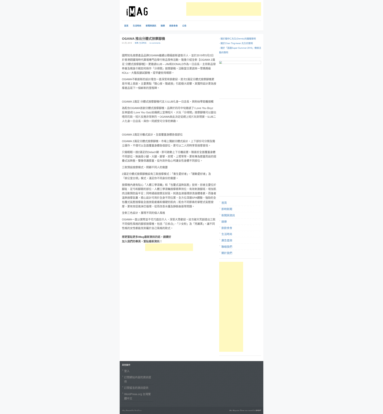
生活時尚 (137, 25)
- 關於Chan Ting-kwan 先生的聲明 (236, 43)
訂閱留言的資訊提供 (136, 388)
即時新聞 (226, 209)
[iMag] (144, 11)
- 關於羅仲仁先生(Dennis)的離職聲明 (237, 38)
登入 (127, 371)
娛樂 (163, 25)
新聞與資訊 (151, 25)
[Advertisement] (240, 9)
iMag (124, 410)
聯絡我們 (226, 246)
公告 (184, 25)
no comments (154, 43)
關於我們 (226, 253)
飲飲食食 (173, 25)
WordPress (138, 410)
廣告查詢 (226, 240)
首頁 (126, 25)
